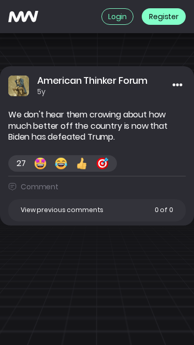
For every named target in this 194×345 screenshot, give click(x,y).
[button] (97, 210)
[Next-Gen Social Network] (23, 16)
